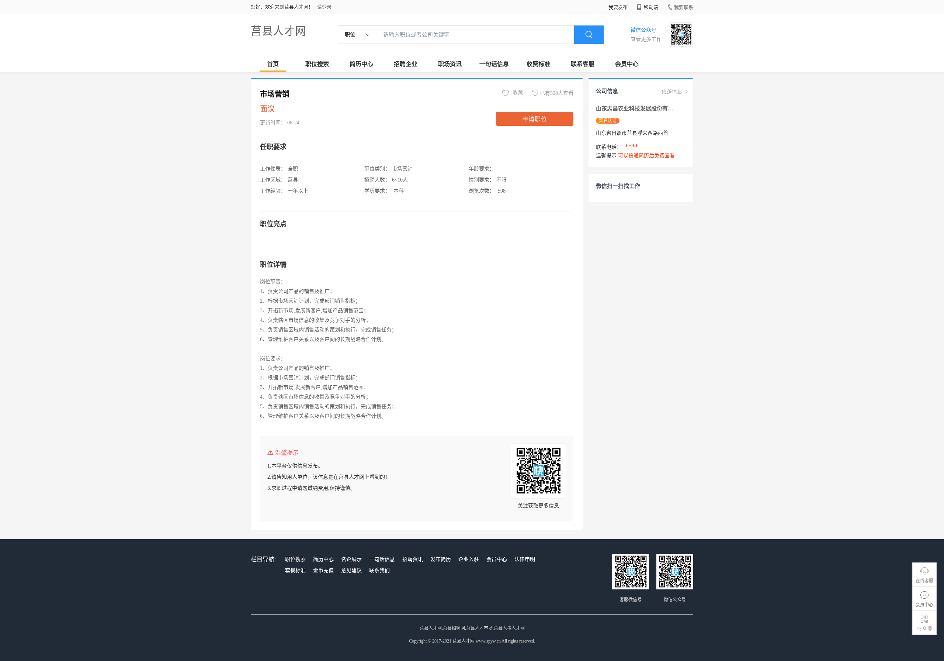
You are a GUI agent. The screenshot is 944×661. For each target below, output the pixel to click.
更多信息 (672, 91)
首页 (273, 64)
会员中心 (627, 64)
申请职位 (534, 119)
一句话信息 (494, 64)
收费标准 (538, 64)
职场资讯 (450, 64)
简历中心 (361, 64)
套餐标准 (295, 570)
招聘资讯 (412, 559)
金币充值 (323, 570)
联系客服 (582, 64)
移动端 (650, 7)
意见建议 (351, 570)
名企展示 (351, 559)
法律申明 (524, 559)
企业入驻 (468, 559)
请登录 (324, 7)
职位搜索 (317, 64)
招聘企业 (405, 64)
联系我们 (379, 570)
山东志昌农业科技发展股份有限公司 (640, 108)
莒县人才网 (278, 31)
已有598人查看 (556, 93)
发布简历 (440, 559)
